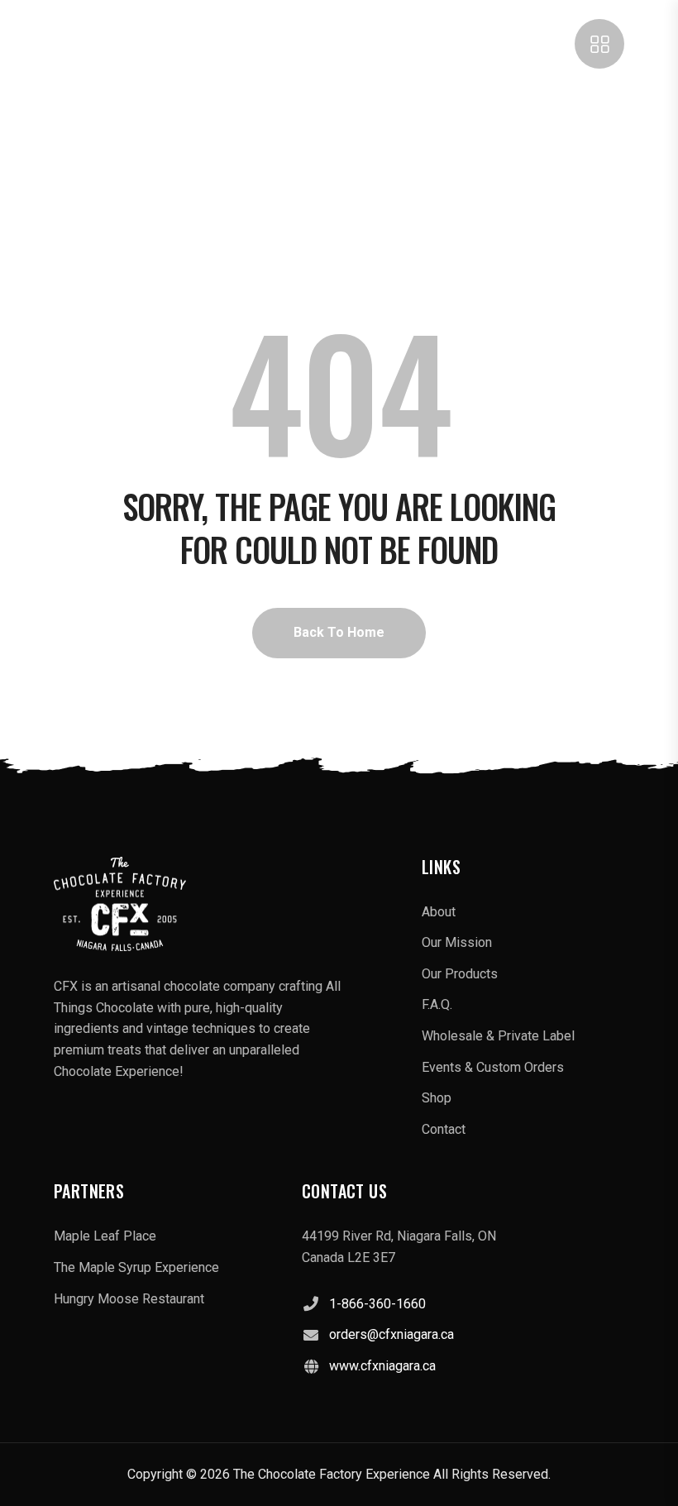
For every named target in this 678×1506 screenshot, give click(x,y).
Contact (444, 1129)
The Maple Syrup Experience (136, 1267)
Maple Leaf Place (105, 1236)
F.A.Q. (437, 1004)
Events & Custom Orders (493, 1067)
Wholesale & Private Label (498, 1036)
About (439, 912)
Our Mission (457, 942)
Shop (436, 1098)
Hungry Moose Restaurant (129, 1299)
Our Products (460, 974)
